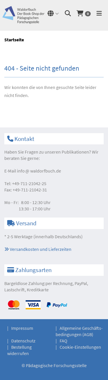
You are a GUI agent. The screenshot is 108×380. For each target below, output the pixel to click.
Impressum (22, 328)
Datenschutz (23, 341)
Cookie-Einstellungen (80, 347)
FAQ (63, 341)
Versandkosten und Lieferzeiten (40, 249)
